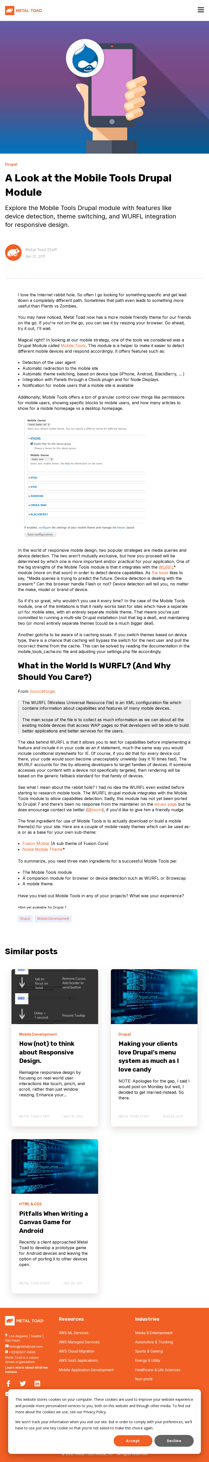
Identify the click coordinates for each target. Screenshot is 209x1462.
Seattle (36, 1336)
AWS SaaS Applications (78, 1360)
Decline (174, 1440)
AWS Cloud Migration (76, 1351)
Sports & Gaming (149, 1351)
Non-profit (143, 1379)
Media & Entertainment (154, 1333)
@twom (95, 809)
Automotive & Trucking (154, 1342)
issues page (165, 804)
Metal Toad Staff (41, 249)
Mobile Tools (73, 345)
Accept (133, 1440)
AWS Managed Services (79, 1342)
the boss (160, 572)
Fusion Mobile (35, 843)
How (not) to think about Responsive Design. (46, 1052)
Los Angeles (18, 1336)
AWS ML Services (73, 1333)
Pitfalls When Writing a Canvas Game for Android (53, 1222)
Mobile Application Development (86, 1370)
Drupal (25, 918)
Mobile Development (53, 918)
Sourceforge (42, 691)
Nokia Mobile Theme (42, 849)
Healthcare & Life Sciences (157, 1370)
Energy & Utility (147, 1360)
